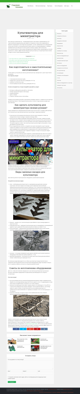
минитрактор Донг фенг (32, 323)
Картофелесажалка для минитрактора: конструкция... (45, 347)
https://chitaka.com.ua (39, 390)
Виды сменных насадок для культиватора (18, 61)
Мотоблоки (30, 5)
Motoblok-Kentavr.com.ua (68, 389)
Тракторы (49, 5)
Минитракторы (64, 392)
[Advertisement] (40, 19)
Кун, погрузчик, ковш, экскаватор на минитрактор (22, 340)
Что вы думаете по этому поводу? (16, 359)
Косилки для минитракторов (44, 339)
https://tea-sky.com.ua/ (52, 389)
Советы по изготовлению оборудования (18, 63)
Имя (9, 371)
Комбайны (58, 392)
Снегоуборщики (59, 5)
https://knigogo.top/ (30, 390)
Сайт (39, 371)
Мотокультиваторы (40, 5)
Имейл (25, 371)
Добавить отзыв (30, 38)
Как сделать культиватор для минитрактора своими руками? (23, 60)
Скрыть (33, 56)
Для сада (66, 5)
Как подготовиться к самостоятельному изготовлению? (21, 58)
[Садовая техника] (15, 6)
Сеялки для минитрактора (20, 346)
